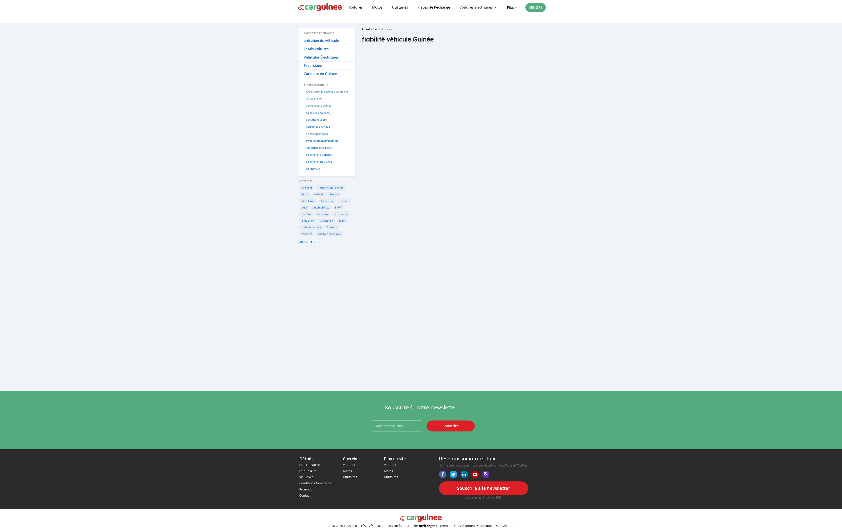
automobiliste (321, 207)
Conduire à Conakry (318, 112)
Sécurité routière (316, 119)
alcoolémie (308, 201)
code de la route (311, 227)
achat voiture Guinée (319, 105)
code (342, 220)
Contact (304, 495)
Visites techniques (317, 133)
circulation (307, 220)
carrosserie (341, 214)
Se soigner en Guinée (319, 161)
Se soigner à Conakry (319, 154)
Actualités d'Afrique (318, 126)
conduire (306, 233)
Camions (322, 214)
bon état (306, 214)
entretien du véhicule (321, 40)
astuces (344, 201)
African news (314, 98)
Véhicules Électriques (321, 57)
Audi (304, 207)
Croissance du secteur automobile (327, 91)
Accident (306, 187)
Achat (305, 194)
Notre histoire (309, 465)
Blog (375, 29)
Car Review (313, 168)
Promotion (306, 489)
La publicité (307, 471)
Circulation (326, 220)
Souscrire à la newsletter (483, 488)
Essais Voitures (316, 48)
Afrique (334, 194)
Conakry (332, 227)
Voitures (356, 7)
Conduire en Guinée (320, 73)
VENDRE (535, 7)
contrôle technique (329, 233)
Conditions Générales (315, 483)
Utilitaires (400, 7)
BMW (338, 207)
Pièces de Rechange (433, 7)
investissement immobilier (322, 140)
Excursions (313, 65)
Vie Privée (306, 477)
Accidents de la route (319, 147)
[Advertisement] (327, 320)
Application (327, 201)
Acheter (319, 194)
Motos (377, 7)
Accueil (366, 29)
